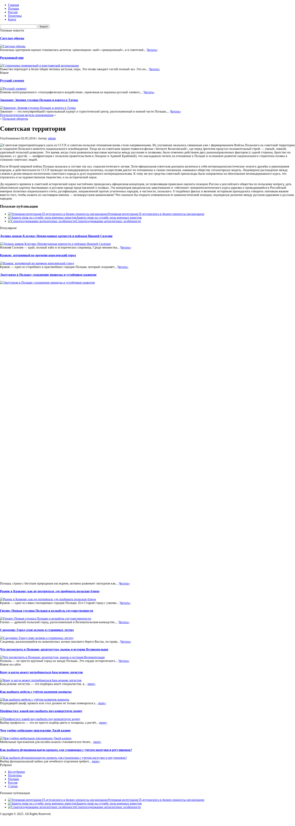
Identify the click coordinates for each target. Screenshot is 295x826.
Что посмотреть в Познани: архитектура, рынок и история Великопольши (54, 649)
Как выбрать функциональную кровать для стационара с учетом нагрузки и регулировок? (66, 750)
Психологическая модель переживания (26, 115)
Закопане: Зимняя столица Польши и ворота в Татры (39, 100)
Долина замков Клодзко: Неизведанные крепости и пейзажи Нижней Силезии (56, 236)
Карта (12, 19)
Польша (13, 8)
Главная (13, 5)
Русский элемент (12, 80)
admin (52, 138)
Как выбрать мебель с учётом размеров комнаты (36, 691)
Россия (12, 12)
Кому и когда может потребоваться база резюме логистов (41, 672)
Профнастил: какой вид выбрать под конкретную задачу (41, 711)
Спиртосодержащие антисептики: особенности (108, 221)
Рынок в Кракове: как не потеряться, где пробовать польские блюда (49, 591)
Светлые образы (12, 38)
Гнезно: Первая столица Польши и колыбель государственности (46, 610)
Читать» (152, 50)
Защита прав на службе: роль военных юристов (109, 217)
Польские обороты (15, 118)
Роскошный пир (12, 57)
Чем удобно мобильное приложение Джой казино (35, 730)
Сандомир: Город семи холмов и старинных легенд (37, 630)
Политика (15, 15)
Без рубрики (16, 771)
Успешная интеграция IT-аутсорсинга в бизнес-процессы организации (156, 214)
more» (91, 684)
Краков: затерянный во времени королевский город (38, 255)
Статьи (13, 786)
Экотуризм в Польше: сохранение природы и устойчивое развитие (48, 274)
